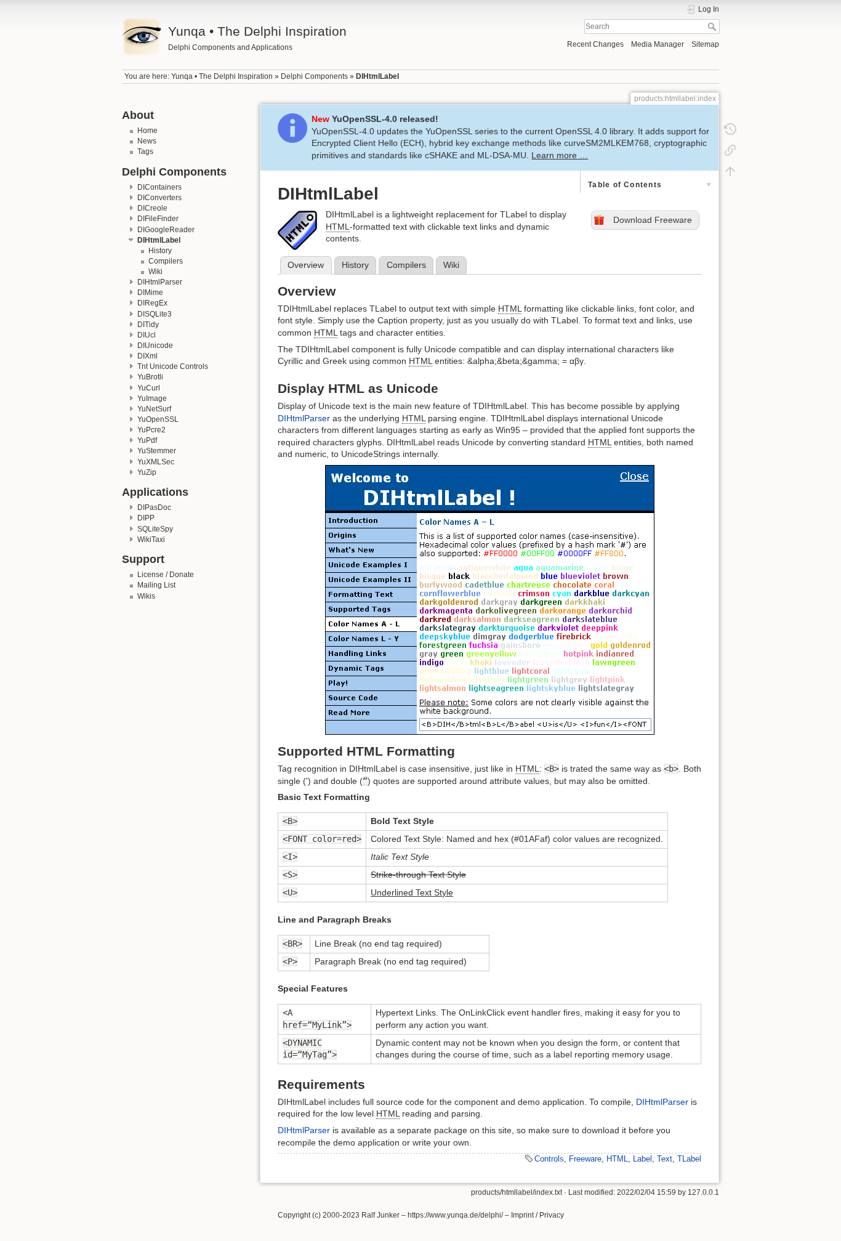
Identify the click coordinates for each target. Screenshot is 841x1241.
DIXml (147, 356)
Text (664, 1158)
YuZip (146, 472)
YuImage (152, 398)
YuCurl (148, 388)
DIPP (146, 518)
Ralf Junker (380, 1215)
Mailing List (156, 585)
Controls (549, 1158)
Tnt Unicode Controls (172, 366)
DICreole (152, 208)
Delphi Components (314, 76)
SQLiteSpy (155, 529)
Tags (145, 151)
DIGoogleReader (166, 229)
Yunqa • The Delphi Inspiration (222, 76)
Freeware (585, 1158)
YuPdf (147, 440)
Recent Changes (595, 44)
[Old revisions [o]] (730, 129)
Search (713, 26)
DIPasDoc (154, 507)
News (146, 141)
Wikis (146, 596)
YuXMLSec (155, 462)
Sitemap (705, 44)
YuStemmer (156, 451)
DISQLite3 (154, 314)
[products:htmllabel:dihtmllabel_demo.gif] (489, 600)
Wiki (155, 271)
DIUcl (146, 335)
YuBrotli (150, 377)
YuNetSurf (154, 409)
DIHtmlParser (159, 282)
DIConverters (159, 197)
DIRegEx (152, 303)
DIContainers (159, 187)
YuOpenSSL (158, 419)
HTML (617, 1158)
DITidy (148, 324)
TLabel (689, 1158)
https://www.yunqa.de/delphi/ (455, 1215)
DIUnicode (155, 345)
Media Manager (657, 44)
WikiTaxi (151, 539)
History (160, 250)
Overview (306, 265)
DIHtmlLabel (377, 76)
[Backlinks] (730, 150)
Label (642, 1158)
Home (147, 130)
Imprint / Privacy (537, 1215)
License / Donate (165, 574)
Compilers (165, 261)
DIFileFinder (158, 218)
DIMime (150, 292)
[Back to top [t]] (730, 171)
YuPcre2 (151, 430)
